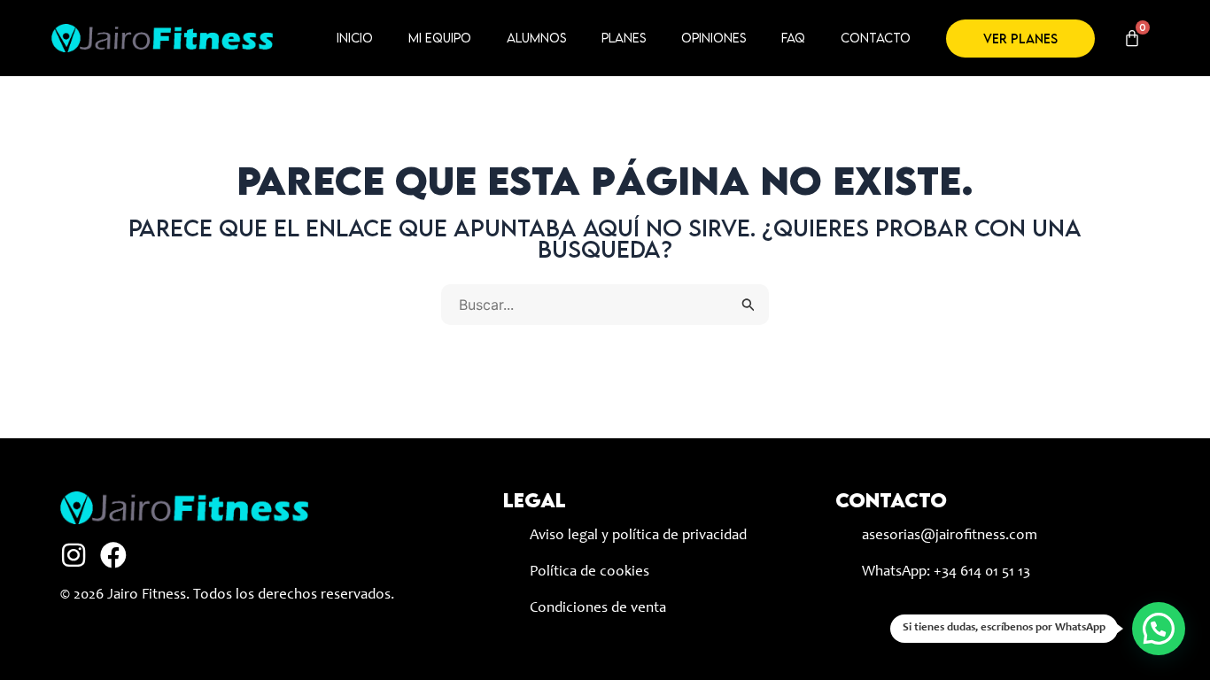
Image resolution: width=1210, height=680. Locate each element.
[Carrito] (1132, 38)
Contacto (876, 37)
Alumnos (536, 37)
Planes (623, 37)
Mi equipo (439, 37)
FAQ (793, 37)
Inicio (355, 37)
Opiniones (713, 37)
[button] (1158, 628)
